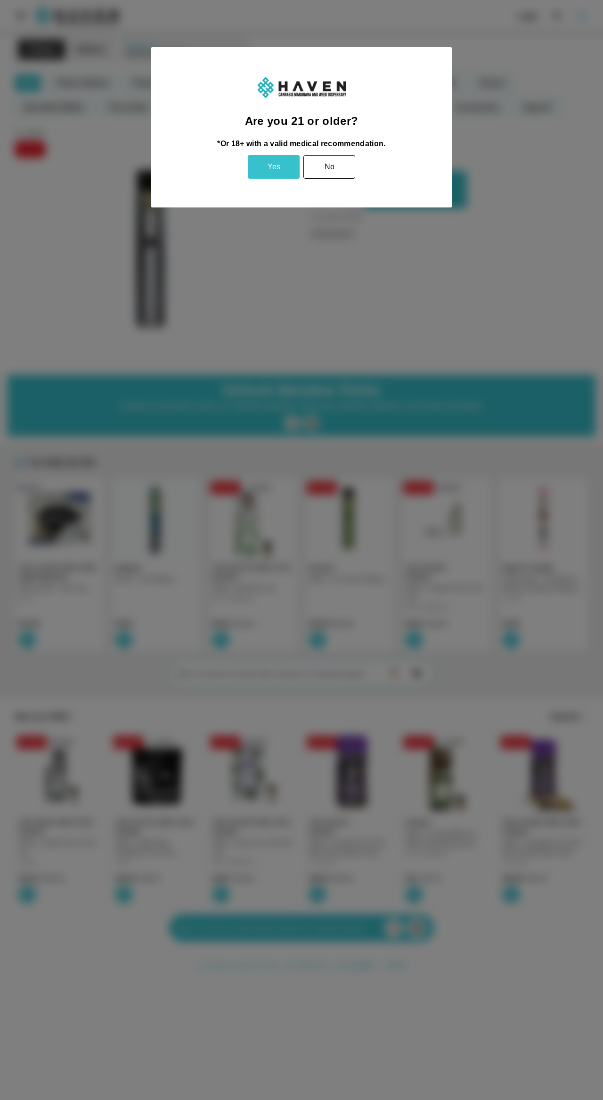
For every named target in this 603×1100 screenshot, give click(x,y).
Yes (274, 167)
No (329, 167)
